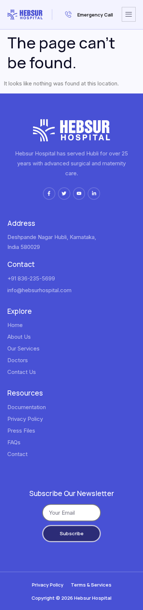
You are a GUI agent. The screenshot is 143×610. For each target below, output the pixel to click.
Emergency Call (95, 14)
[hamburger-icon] (129, 14)
